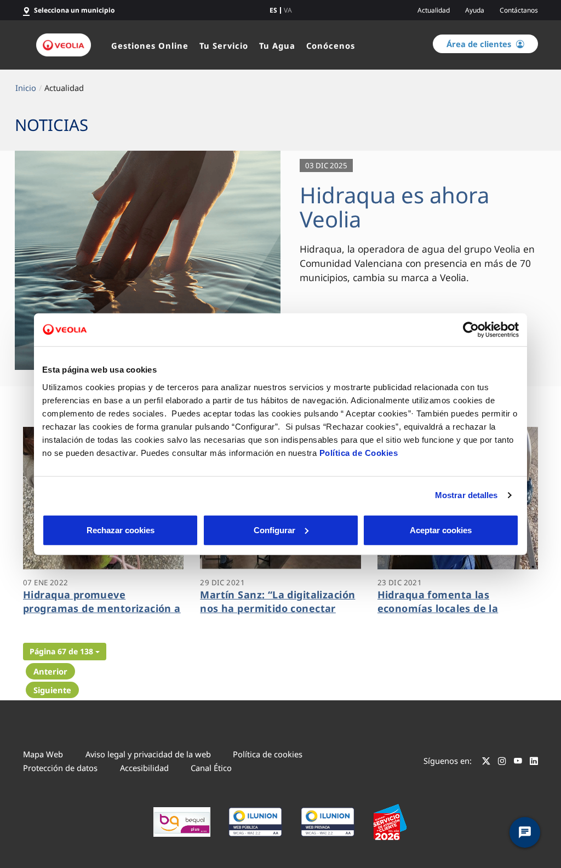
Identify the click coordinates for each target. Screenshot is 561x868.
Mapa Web (43, 754)
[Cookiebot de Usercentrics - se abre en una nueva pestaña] (471, 330)
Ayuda (474, 10)
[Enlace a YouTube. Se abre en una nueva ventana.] (518, 762)
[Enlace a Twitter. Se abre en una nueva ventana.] (486, 762)
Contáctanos (519, 10)
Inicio (25, 87)
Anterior (50, 671)
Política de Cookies (358, 452)
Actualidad (433, 10)
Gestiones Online (149, 45)
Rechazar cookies (120, 529)
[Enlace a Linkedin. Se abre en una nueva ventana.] (534, 762)
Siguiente (52, 689)
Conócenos (330, 45)
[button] (64, 651)
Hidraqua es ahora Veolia (394, 207)
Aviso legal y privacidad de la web (148, 754)
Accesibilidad (144, 767)
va (288, 10)
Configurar (274, 529)
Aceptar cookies (441, 529)
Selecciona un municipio (74, 10)
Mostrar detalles (466, 495)
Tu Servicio (223, 45)
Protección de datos (60, 767)
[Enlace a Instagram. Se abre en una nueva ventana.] (502, 762)
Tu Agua (277, 45)
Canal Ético (211, 767)
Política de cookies (267, 754)
